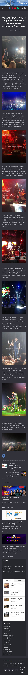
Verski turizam (7, 651)
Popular (8, 580)
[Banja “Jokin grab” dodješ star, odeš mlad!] (6, 592)
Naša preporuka (7, 635)
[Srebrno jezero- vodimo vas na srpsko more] (6, 606)
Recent (19, 580)
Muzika (6, 633)
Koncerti (6, 628)
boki (11, 30)
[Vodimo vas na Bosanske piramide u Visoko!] (6, 599)
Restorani (5, 640)
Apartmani (6, 644)
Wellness (6, 647)
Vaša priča (6, 649)
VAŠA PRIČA (15, 666)
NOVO (5, 661)
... (18, 528)
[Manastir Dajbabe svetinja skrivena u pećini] (6, 614)
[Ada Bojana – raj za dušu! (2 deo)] (6, 585)
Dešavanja (6, 626)
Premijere (6, 631)
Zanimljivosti (6, 653)
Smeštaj (5, 642)
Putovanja (5, 638)
